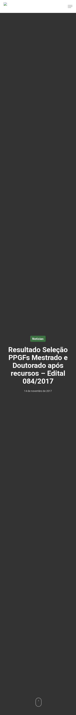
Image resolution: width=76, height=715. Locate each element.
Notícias (38, 338)
